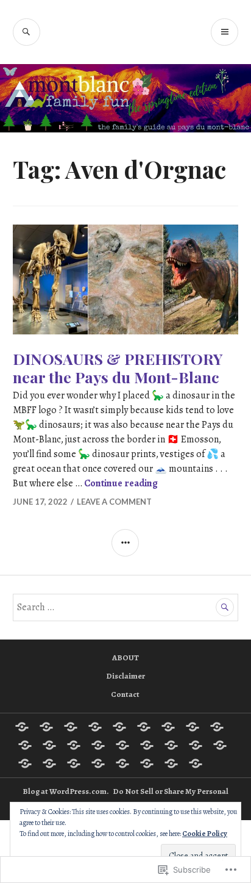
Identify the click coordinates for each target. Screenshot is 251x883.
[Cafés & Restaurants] (168, 727)
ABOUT (125, 657)
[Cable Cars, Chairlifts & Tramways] (144, 727)
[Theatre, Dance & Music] (147, 763)
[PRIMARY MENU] (224, 32)
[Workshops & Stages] (171, 763)
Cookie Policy (204, 833)
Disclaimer (125, 676)
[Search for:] (126, 607)
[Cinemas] (217, 727)
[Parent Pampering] (171, 745)
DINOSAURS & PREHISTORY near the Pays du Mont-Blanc (118, 367)
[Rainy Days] (25, 763)
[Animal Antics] (71, 727)
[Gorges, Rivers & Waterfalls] (74, 745)
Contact (125, 694)
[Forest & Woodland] (25, 745)
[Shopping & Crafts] (49, 763)
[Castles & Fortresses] (192, 727)
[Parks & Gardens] (195, 745)
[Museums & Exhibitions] (147, 745)
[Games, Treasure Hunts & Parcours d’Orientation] (49, 745)
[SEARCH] (26, 32)
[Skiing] (74, 763)
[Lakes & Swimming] (122, 745)
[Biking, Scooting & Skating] (119, 727)
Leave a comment (114, 501)
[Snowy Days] (98, 763)
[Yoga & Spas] (195, 763)
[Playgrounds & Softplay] (220, 745)
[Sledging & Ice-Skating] (122, 763)
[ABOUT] (22, 727)
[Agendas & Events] (46, 727)
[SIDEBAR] (125, 543)
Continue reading (121, 483)
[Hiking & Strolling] (98, 745)
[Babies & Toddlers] (95, 727)
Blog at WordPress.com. (66, 791)
